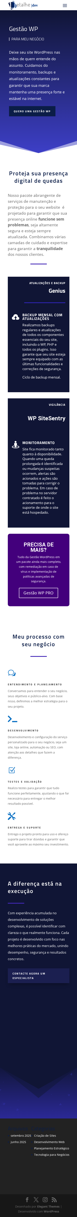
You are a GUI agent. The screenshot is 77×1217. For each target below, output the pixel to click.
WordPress (51, 1211)
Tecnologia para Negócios (51, 1155)
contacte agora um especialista (29, 975)
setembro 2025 (21, 1136)
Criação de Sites (45, 1136)
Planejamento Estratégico (51, 1148)
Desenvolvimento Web (49, 1142)
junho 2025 (18, 1142)
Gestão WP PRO (38, 593)
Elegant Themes (48, 1206)
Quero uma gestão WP (32, 111)
